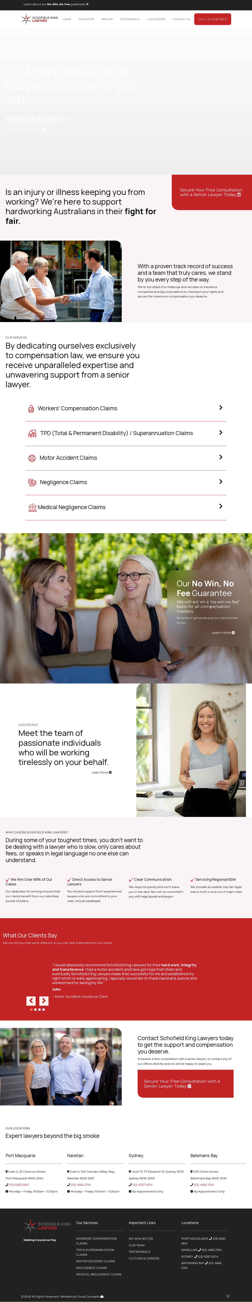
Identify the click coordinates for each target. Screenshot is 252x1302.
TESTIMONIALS (139, 1252)
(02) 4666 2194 (81, 1185)
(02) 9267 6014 (142, 1185)
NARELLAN (189, 1250)
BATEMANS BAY (192, 1263)
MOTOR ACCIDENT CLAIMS (95, 1261)
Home (67, 19)
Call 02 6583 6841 (212, 19)
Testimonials (130, 19)
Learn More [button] (222, 633)
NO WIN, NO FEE (141, 1238)
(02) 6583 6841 (19, 1185)
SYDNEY (187, 1256)
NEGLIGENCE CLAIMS (91, 1268)
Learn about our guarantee (55, 4)
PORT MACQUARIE (194, 1238)
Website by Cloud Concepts (80, 1296)
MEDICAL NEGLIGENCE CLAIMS (98, 1274)
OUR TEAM (137, 1245)
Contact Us (182, 19)
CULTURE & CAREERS (144, 1258)
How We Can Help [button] (25, 129)
